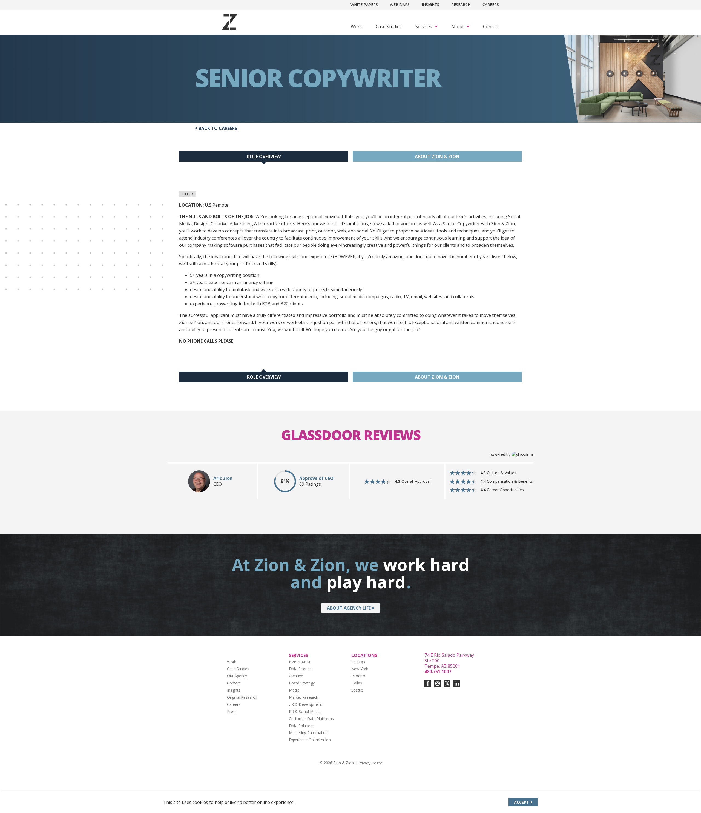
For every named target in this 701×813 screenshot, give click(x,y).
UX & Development (305, 704)
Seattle (357, 690)
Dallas (356, 683)
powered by (501, 454)
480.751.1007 (437, 672)
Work (356, 27)
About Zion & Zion (437, 156)
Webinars (400, 4)
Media (294, 690)
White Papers (364, 4)
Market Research (303, 697)
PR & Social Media (305, 711)
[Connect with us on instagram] (437, 683)
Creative (296, 675)
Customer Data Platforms (311, 718)
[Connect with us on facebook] (427, 683)
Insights (430, 4)
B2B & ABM (299, 661)
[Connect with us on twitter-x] (447, 683)
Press (232, 711)
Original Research (242, 697)
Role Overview (264, 156)
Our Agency (237, 675)
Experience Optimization (310, 739)
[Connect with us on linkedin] (456, 683)
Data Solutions (301, 725)
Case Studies (389, 27)
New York (359, 668)
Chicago (358, 661)
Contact (491, 27)
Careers (490, 4)
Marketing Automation (308, 732)
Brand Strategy (302, 683)
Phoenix (358, 675)
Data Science (300, 668)
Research (460, 4)
